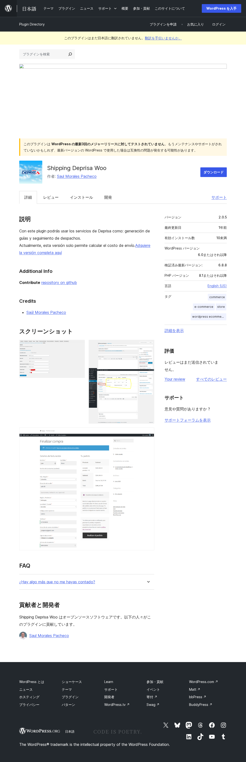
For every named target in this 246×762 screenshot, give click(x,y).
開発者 (109, 697)
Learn (108, 682)
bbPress (197, 697)
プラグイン (70, 697)
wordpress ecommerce (209, 316)
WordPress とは (31, 682)
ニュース (26, 689)
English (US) (217, 286)
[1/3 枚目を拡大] (78, 346)
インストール (81, 197)
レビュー (51, 197)
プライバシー (29, 705)
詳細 (28, 197)
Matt (194, 689)
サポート (219, 197)
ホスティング (29, 697)
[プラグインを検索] (70, 54)
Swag (153, 705)
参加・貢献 (155, 682)
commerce (217, 297)
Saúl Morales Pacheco (46, 312)
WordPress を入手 (221, 8)
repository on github (59, 282)
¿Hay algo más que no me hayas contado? (57, 582)
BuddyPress (200, 705)
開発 (108, 197)
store (221, 307)
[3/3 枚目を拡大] (147, 434)
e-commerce (203, 307)
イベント (153, 689)
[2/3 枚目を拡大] (147, 346)
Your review (175, 379)
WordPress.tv (117, 705)
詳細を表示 (174, 330)
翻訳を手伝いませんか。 (163, 38)
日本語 (69, 731)
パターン (68, 705)
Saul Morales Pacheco (77, 176)
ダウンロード (213, 172)
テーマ (67, 689)
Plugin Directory (32, 24)
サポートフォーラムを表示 (188, 420)
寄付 (152, 697)
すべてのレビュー (211, 379)
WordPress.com (203, 682)
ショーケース (72, 682)
